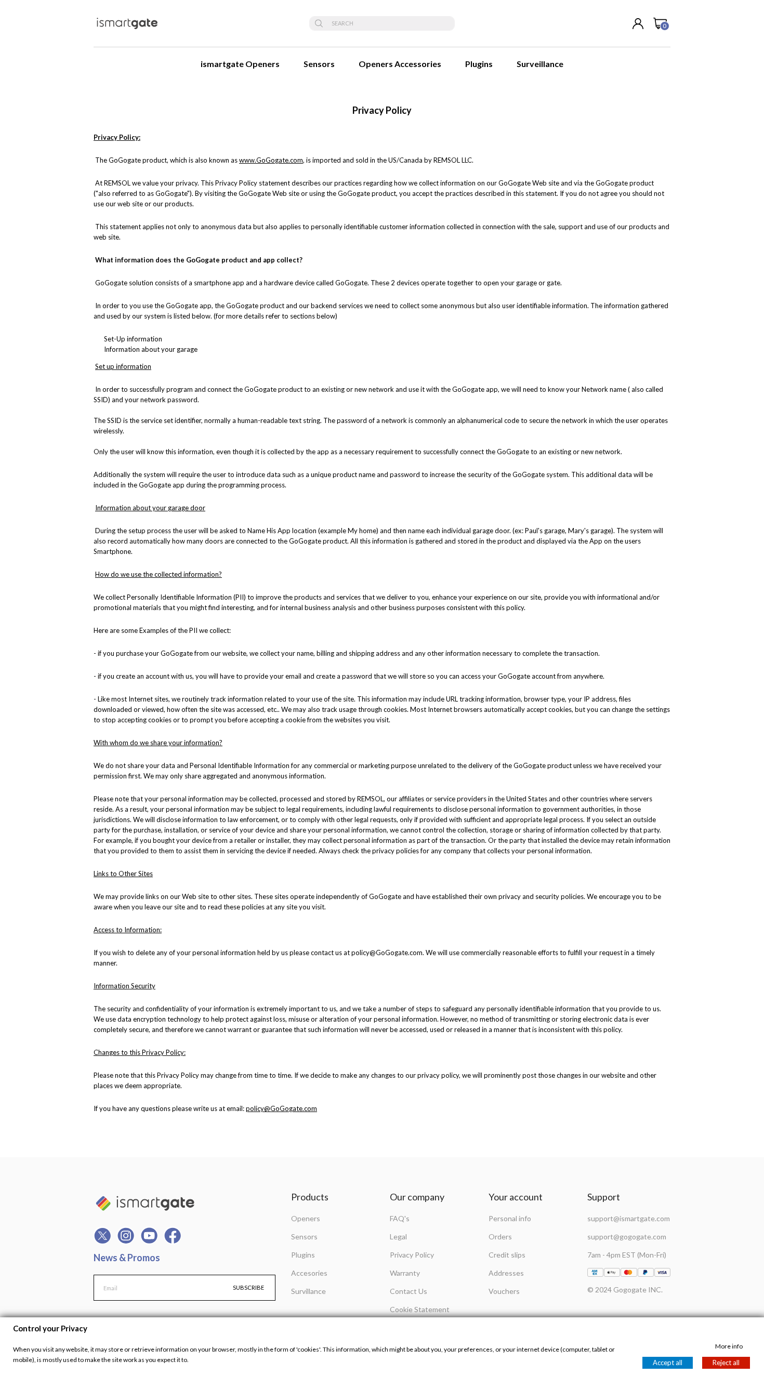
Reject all (726, 1362)
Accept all (667, 1362)
